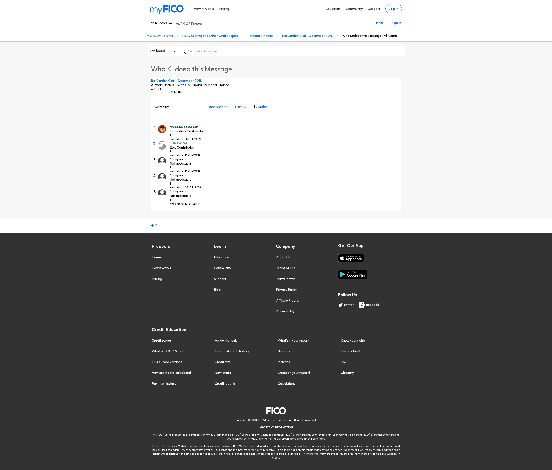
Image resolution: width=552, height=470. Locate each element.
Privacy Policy (286, 289)
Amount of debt (226, 340)
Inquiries (284, 362)
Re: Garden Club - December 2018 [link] (307, 35)
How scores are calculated (171, 372)
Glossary (347, 372)
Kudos (262, 106)
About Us (283, 257)
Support (374, 8)
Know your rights (353, 340)
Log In (393, 8)
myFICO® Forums (189, 23)
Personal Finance (260, 35)
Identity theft (350, 351)
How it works (161, 268)
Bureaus (284, 351)
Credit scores (161, 340)
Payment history (164, 383)
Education (333, 8)
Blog (217, 289)
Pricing (224, 8)
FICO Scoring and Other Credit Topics (210, 35)
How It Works (204, 8)
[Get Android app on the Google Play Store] (352, 274)
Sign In (396, 23)
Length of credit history (232, 351)
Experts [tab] (175, 92)
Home (156, 257)
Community (354, 8)
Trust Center (285, 279)
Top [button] (158, 225)
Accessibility (285, 311)
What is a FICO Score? (168, 351)
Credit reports (225, 383)
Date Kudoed (217, 106)
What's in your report (293, 340)
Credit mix (222, 362)
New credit (223, 372)
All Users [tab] (158, 89)
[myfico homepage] (167, 9)
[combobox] (291, 51)
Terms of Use (286, 268)
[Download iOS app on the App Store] (351, 258)
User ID (240, 106)
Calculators (286, 383)
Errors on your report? (294, 372)
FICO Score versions (167, 362)
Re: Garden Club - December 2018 (176, 80)
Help (379, 23)
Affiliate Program (288, 300)
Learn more (318, 438)
